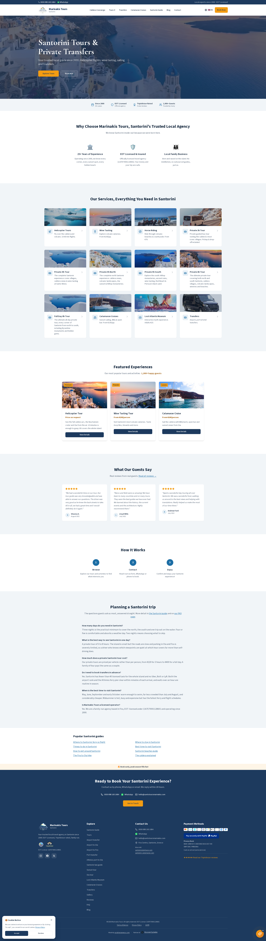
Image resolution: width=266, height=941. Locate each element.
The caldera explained (145, 755)
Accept (16, 933)
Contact (177, 10)
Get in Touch (133, 803)
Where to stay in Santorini (147, 742)
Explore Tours (48, 73)
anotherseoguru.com (122, 932)
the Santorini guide (158, 613)
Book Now (221, 10)
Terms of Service (122, 925)
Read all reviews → (147, 476)
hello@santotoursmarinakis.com (152, 794)
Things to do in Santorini (85, 746)
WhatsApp (64, 2)
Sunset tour (91, 870)
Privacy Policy (137, 925)
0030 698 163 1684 (47, 2)
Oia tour (90, 875)
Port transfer (92, 855)
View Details (85, 434)
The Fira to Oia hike (82, 755)
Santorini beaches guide (146, 751)
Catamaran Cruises (138, 10)
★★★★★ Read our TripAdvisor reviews (201, 857)
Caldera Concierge (97, 10)
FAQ (88, 904)
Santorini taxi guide (95, 865)
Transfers (123, 10)
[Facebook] (47, 855)
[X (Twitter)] (54, 855)
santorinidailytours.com (143, 850)
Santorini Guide (156, 10)
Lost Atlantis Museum (95, 880)
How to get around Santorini (86, 751)
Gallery (90, 894)
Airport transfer (93, 840)
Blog (168, 10)
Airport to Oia (92, 845)
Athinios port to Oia (95, 860)
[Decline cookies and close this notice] (51, 920)
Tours (89, 835)
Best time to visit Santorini (148, 746)
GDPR (147, 925)
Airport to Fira (92, 850)
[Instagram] (40, 855)
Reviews (90, 899)
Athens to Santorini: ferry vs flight (89, 742)
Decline (41, 933)
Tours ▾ (112, 10)
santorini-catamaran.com (144, 853)
